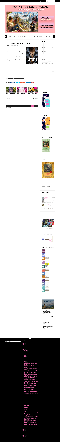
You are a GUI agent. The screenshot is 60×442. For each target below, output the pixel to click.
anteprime (9, 78)
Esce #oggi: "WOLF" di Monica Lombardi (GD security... (31, 391)
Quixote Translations (16, 78)
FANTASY (18, 1)
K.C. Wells (12, 78)
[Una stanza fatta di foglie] (46, 221)
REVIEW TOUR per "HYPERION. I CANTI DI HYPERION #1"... (30, 403)
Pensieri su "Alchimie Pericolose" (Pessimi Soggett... (30, 364)
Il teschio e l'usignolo (47, 204)
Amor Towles (45, 201)
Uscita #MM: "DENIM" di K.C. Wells (29, 365)
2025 (24, 343)
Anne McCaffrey (46, 198)
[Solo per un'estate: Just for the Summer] (51, 224)
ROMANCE (6, 1)
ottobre (25, 352)
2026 (24, 342)
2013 (24, 435)
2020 (24, 349)
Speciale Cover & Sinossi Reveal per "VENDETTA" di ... (29, 388)
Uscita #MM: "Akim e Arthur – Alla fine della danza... (31, 401)
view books (51, 241)
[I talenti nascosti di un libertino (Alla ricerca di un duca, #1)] (42, 224)
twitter (48, 51)
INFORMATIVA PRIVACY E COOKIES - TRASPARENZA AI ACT (41, 36)
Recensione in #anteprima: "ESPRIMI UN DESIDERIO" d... (30, 407)
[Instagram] (40, 1)
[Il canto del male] (42, 227)
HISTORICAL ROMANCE (12, 1)
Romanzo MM (20, 78)
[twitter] (42, 1)
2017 (24, 430)
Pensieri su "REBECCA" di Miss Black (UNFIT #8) (32, 94)
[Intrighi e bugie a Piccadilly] (51, 227)
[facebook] (41, 1)
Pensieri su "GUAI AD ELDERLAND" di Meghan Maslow (31, 367)
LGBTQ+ (27, 1)
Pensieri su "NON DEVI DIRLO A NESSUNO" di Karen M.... (30, 369)
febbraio (25, 362)
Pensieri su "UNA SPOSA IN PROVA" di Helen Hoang (30, 380)
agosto (25, 355)
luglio (25, 356)
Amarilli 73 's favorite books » (50, 228)
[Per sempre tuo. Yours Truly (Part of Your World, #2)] (53, 224)
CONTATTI (24, 36)
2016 (24, 431)
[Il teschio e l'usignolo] (43, 206)
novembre (25, 351)
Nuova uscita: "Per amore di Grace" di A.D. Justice (30, 371)
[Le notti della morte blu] (46, 227)
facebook (48, 45)
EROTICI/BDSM (31, 1)
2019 (24, 428)
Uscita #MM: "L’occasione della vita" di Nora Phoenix (31, 417)
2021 (24, 348)
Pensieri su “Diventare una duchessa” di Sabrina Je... (30, 390)
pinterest (48, 49)
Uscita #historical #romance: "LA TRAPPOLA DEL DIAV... (31, 382)
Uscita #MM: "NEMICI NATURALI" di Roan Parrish (30, 378)
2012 (24, 436)
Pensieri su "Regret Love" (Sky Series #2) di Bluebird (21, 94)
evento (43, 63)
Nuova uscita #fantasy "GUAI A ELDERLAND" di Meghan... (31, 397)
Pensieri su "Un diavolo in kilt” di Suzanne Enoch (30, 425)
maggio (25, 358)
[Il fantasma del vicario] (48, 227)
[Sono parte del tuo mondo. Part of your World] (49, 224)
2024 (24, 344)
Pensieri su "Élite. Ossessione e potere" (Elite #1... (30, 415)
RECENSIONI (19, 36)
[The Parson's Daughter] (46, 224)
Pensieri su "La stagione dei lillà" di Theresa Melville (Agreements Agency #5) (10, 94)
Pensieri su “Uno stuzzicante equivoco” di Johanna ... (30, 375)
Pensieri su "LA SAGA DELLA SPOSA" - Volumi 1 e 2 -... (31, 413)
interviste (49, 63)
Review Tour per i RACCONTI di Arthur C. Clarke (30, 373)
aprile (25, 360)
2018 (24, 429)
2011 (24, 437)
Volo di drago (46, 197)
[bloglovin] (45, 1)
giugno (25, 357)
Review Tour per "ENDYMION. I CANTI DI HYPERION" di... (30, 384)
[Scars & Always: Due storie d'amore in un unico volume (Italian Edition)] (44, 224)
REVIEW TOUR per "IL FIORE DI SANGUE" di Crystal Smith (30, 419)
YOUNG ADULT (22, 1)
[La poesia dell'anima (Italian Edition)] (44, 221)
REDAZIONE (29, 36)
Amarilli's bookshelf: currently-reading (48, 195)
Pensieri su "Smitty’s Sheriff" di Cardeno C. (30, 376)
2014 (24, 434)
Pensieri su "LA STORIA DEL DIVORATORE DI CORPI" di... (30, 386)
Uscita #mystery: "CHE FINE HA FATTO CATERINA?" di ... (30, 405)
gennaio (25, 426)
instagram (48, 47)
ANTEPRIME (14, 36)
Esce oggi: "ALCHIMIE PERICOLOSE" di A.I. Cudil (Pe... (30, 409)
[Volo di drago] (43, 199)
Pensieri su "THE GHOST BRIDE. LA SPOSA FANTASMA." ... (30, 395)
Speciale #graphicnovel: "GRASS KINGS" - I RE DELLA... (31, 399)
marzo (25, 361)
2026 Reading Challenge (47, 236)
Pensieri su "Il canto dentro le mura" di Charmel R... (30, 423)
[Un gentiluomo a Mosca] (42, 221)
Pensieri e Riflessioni (44, 61)
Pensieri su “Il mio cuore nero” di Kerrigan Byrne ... (30, 411)
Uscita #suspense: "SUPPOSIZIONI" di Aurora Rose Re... (31, 393)
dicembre (25, 350)
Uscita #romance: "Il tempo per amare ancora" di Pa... (30, 421)
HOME (10, 36)
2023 (24, 345)
